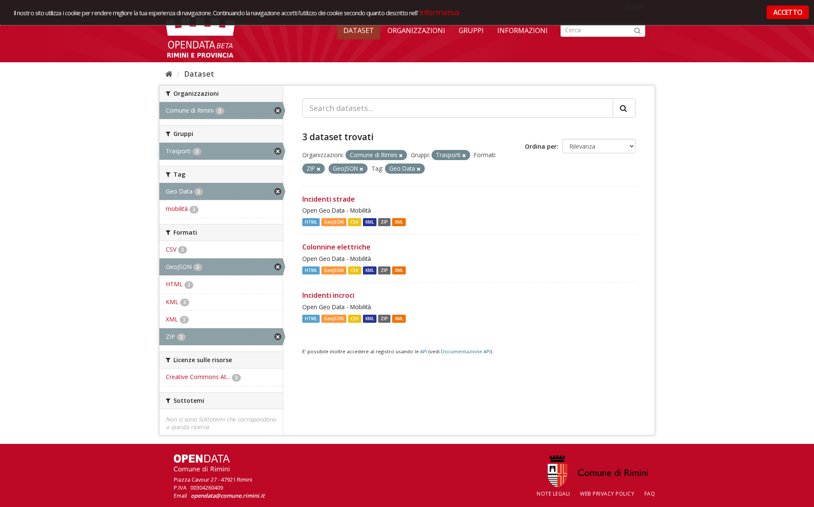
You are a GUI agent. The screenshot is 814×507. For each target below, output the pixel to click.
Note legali (553, 493)
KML (369, 222)
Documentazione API (466, 351)
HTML (311, 222)
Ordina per (541, 146)
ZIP (384, 222)
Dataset (358, 30)
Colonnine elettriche (336, 247)
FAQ (649, 493)
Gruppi (471, 30)
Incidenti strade (328, 199)
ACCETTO (787, 12)
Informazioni (522, 30)
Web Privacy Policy (607, 493)
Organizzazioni (416, 30)
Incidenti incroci (328, 295)
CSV (354, 222)
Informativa (439, 12)
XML (399, 222)
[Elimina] (401, 155)
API (423, 351)
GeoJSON (334, 222)
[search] (624, 108)
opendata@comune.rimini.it (228, 495)
